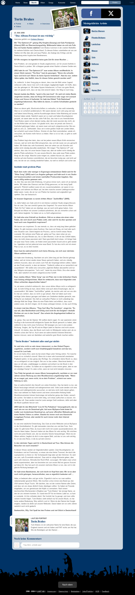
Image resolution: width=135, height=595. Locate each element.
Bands (34, 3)
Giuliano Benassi (37, 39)
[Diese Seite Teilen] (91, 13)
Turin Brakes (24, 19)
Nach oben (67, 585)
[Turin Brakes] (65, 29)
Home (17, 3)
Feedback (105, 591)
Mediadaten (75, 591)
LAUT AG (41, 591)
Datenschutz (63, 591)
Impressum (51, 591)
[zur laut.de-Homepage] (2, 2)
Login (132, 2)
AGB (97, 591)
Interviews (46, 24)
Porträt (18, 24)
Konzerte (61, 3)
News (25, 3)
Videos (18, 26)
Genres (73, 3)
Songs (51, 3)
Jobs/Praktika (87, 591)
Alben (42, 3)
